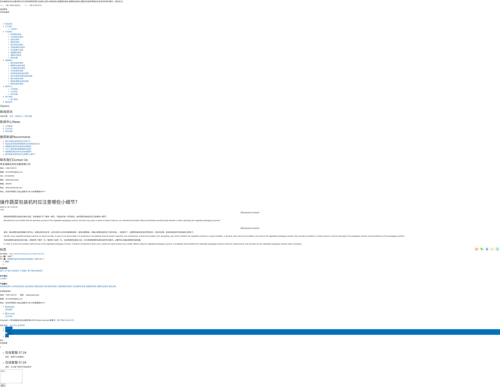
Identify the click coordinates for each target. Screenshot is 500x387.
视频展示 (8, 60)
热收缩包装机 (15, 34)
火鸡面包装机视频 (17, 68)
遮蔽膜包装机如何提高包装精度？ (19, 146)
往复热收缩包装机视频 (19, 73)
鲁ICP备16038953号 (65, 320)
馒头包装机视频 (16, 78)
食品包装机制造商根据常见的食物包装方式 (22, 143)
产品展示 (8, 31)
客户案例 (8, 96)
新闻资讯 (15, 270)
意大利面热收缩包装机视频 (21, 75)
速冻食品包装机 (16, 44)
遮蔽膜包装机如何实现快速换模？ (19, 151)
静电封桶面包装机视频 (19, 81)
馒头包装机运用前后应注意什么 (18, 141)
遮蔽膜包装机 (15, 52)
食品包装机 (15, 39)
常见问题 (14, 94)
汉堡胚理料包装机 (17, 47)
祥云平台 (13, 325)
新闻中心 (8, 86)
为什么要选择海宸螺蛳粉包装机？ (19, 149)
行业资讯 (14, 91)
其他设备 (14, 57)
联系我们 (8, 102)
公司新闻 (14, 89)
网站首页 (8, 23)
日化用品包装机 (16, 36)
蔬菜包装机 (15, 42)
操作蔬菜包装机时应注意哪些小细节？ (20, 154)
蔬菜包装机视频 (16, 83)
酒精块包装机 (15, 55)
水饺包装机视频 (16, 70)
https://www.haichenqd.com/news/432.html (26, 253)
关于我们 (8, 26)
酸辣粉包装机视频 (17, 65)
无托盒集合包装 (16, 49)
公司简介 (14, 29)
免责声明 (21, 325)
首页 (11, 116)
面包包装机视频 (16, 62)
